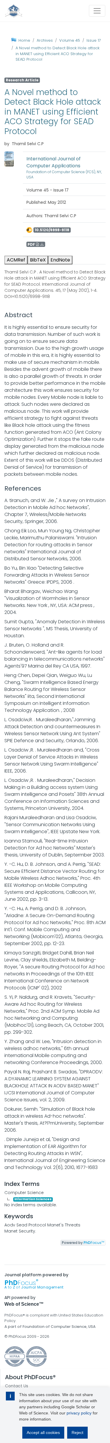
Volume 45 (69, 40)
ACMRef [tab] (16, 260)
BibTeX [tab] (38, 260)
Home (24, 40)
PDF (32, 244)
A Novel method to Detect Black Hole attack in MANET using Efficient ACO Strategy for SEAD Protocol (57, 53)
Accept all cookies (43, 1432)
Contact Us (16, 1386)
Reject (77, 1432)
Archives (45, 40)
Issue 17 (94, 40)
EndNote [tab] (60, 260)
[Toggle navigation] (97, 11)
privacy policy (79, 1413)
